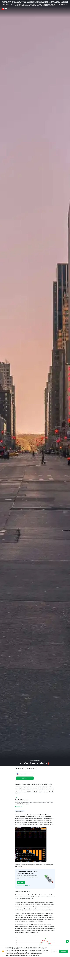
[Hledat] (63, 8)
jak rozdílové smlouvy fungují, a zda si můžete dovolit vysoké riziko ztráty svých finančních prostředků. (41, 4)
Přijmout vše (63, 951)
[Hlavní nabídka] (67, 8)
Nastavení (55, 951)
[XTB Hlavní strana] (4, 8)
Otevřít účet (20, 882)
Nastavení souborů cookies (32, 955)
